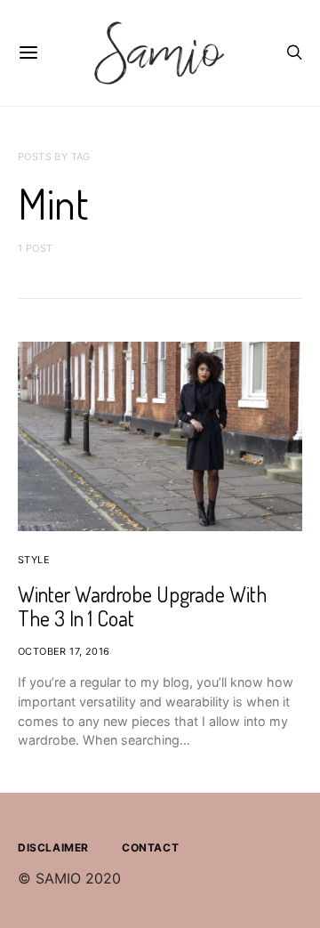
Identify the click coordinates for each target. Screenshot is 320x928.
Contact (150, 847)
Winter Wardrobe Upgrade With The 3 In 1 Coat (142, 606)
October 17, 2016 (63, 651)
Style (34, 559)
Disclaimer (53, 847)
